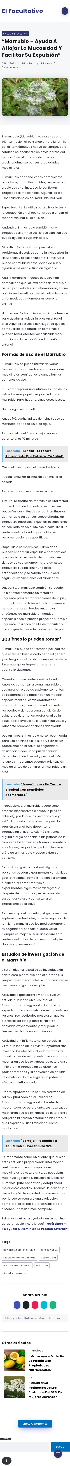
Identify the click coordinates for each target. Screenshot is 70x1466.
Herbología (48, 1257)
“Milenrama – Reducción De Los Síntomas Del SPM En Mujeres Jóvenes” (45, 1390)
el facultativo (49, 1249)
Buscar (5, 1439)
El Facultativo (22, 11)
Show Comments (35, 1424)
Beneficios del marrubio (19, 1249)
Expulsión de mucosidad (19, 1257)
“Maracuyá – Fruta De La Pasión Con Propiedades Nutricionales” (46, 1363)
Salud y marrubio (14, 1273)
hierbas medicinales (17, 1265)
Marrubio (42, 1265)
